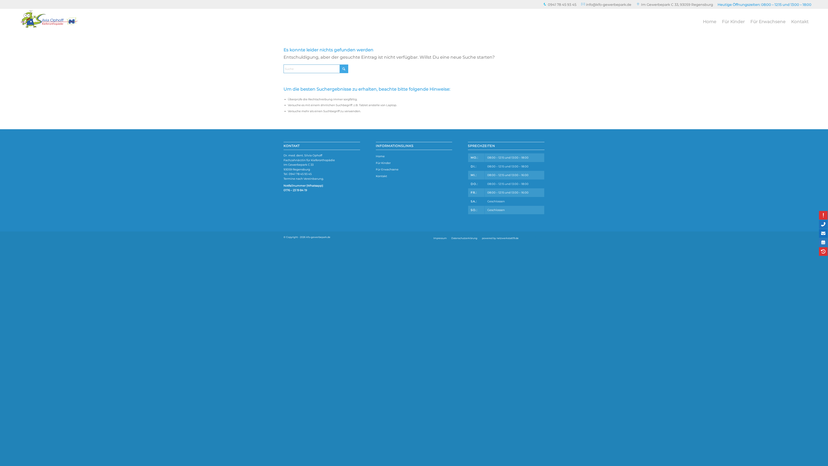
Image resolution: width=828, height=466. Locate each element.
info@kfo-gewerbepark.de (608, 5)
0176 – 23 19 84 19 (295, 190)
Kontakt (381, 176)
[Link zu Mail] (541, 237)
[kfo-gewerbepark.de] (49, 21)
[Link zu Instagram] (535, 237)
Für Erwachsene (387, 169)
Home (380, 156)
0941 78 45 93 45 (561, 5)
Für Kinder (383, 163)
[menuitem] (560, 4)
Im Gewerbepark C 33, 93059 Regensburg (677, 5)
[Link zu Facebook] (528, 237)
